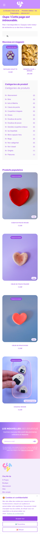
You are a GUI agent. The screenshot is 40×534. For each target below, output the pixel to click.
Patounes (11, 154)
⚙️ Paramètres (20, 524)
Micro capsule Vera (15, 135)
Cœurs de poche (14, 107)
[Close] (38, 496)
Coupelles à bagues (15, 111)
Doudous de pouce (14, 123)
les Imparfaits (12, 131)
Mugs (10, 138)
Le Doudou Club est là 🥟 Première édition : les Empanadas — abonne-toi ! (20, 11)
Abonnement (12, 95)
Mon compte (6, 492)
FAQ (3, 489)
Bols (9, 99)
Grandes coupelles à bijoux (17, 127)
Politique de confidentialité (15, 513)
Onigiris (10, 150)
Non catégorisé (13, 142)
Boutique (5, 483)
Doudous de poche (14, 119)
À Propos (5, 480)
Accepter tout (20, 519)
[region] (20, 514)
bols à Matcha (13, 103)
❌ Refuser (20, 530)
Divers (10, 115)
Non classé (12, 146)
